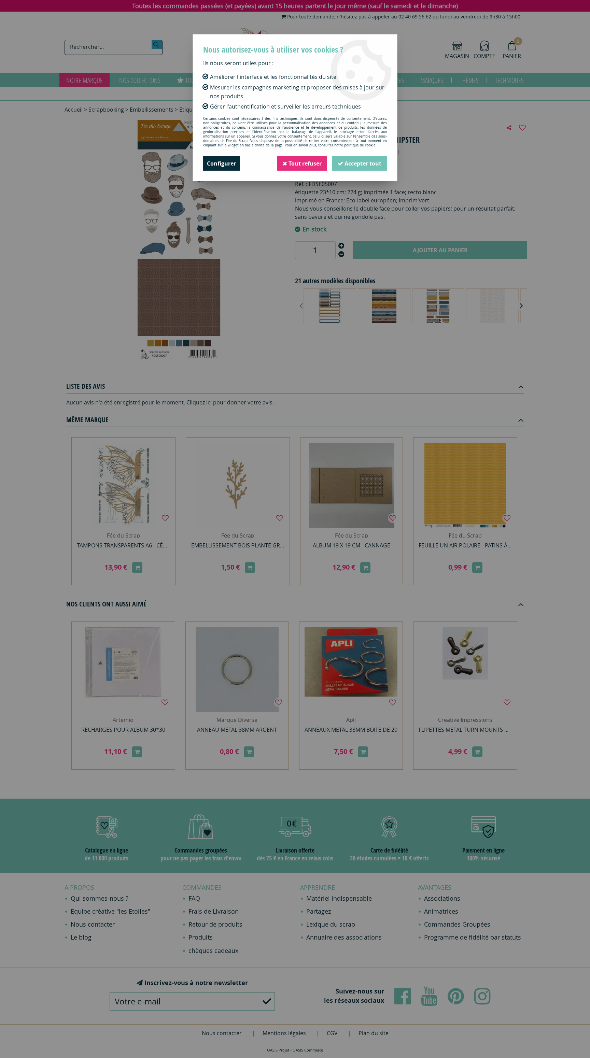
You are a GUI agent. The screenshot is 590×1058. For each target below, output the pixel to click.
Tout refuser (304, 163)
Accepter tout (362, 163)
